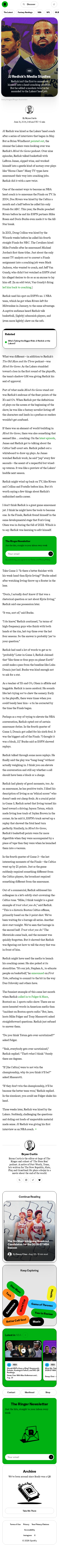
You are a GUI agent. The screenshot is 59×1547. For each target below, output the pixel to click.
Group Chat (49, 1376)
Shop (47, 1392)
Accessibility (29, 1530)
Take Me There (29, 1510)
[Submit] (50, 553)
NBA (39, 12)
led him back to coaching (16, 287)
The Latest (8, 12)
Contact (11, 1392)
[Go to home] (5, 4)
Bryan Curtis (31, 118)
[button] (29, 4)
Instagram (27, 1535)
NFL (48, 12)
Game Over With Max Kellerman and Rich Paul (22, 1375)
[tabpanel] (29, 342)
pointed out (37, 141)
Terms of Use (15, 1524)
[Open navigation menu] (54, 4)
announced (37, 973)
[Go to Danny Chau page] (10, 1254)
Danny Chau (21, 1254)
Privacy (26, 1524)
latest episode (47, 438)
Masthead (29, 1392)
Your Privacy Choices (40, 1524)
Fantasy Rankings (25, 12)
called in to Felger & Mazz (33, 996)
